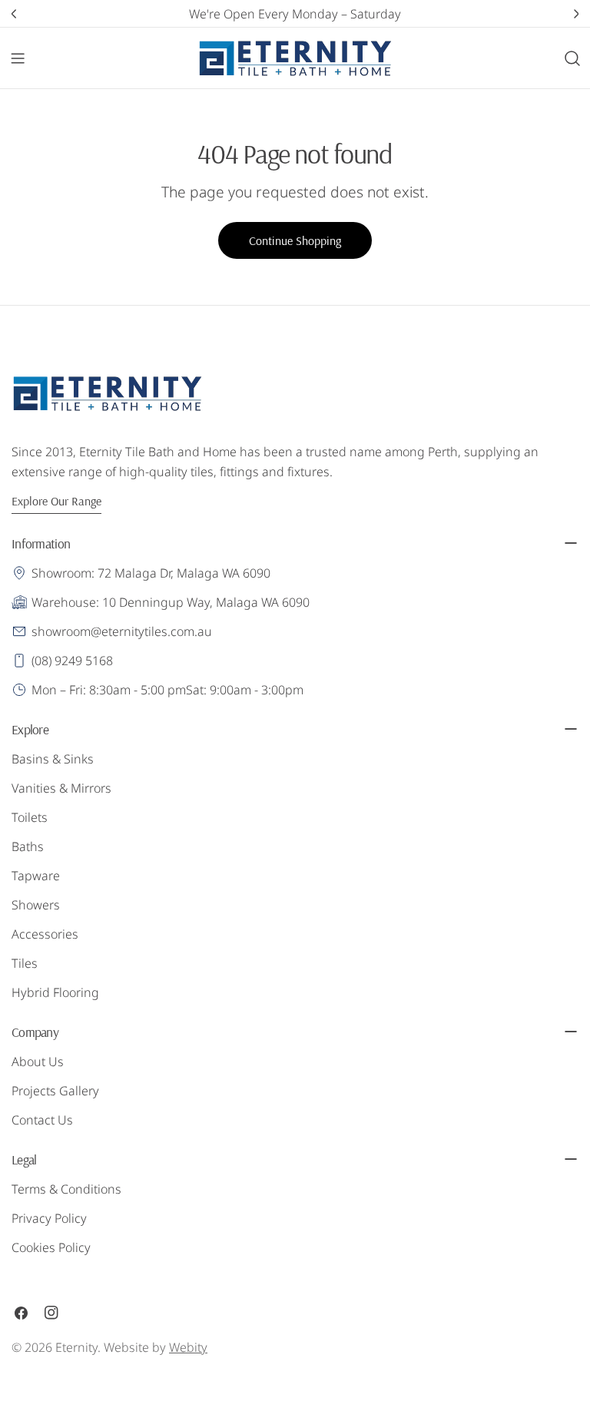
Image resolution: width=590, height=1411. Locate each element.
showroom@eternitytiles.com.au (121, 631)
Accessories (45, 934)
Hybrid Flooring (55, 992)
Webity (188, 1347)
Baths (28, 846)
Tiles (25, 963)
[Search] (572, 58)
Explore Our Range (56, 500)
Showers (36, 904)
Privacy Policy (49, 1218)
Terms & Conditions (66, 1189)
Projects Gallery (55, 1090)
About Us (38, 1061)
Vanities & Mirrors (61, 788)
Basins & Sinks (53, 758)
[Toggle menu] (17, 58)
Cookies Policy (51, 1247)
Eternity (76, 1347)
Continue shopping (295, 240)
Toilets (30, 817)
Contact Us (42, 1119)
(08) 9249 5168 (72, 660)
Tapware (36, 875)
